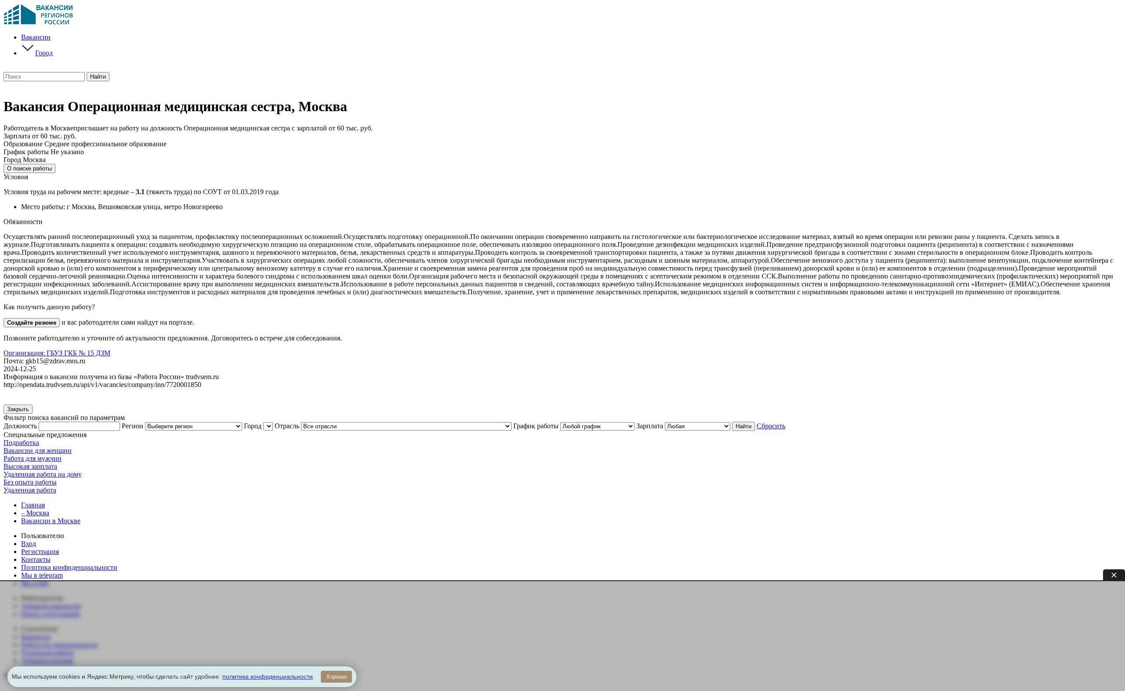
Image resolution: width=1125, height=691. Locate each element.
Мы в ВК (35, 583)
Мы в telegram (42, 575)
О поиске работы (29, 168)
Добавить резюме (47, 660)
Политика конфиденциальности (69, 567)
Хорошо (336, 676)
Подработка (21, 442)
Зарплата (649, 426)
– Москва (35, 513)
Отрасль (287, 426)
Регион (132, 426)
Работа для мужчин (33, 458)
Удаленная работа (30, 490)
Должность (20, 426)
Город (44, 53)
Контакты (36, 559)
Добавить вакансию (51, 606)
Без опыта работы (30, 482)
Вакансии (36, 37)
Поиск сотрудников (50, 614)
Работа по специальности (59, 644)
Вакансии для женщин (38, 450)
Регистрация (40, 551)
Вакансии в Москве (50, 521)
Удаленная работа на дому (43, 474)
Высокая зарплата (30, 466)
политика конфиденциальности (267, 676)
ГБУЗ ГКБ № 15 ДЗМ (57, 353)
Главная (33, 505)
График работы (536, 426)
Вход (28, 543)
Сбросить (771, 426)
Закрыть (18, 409)
